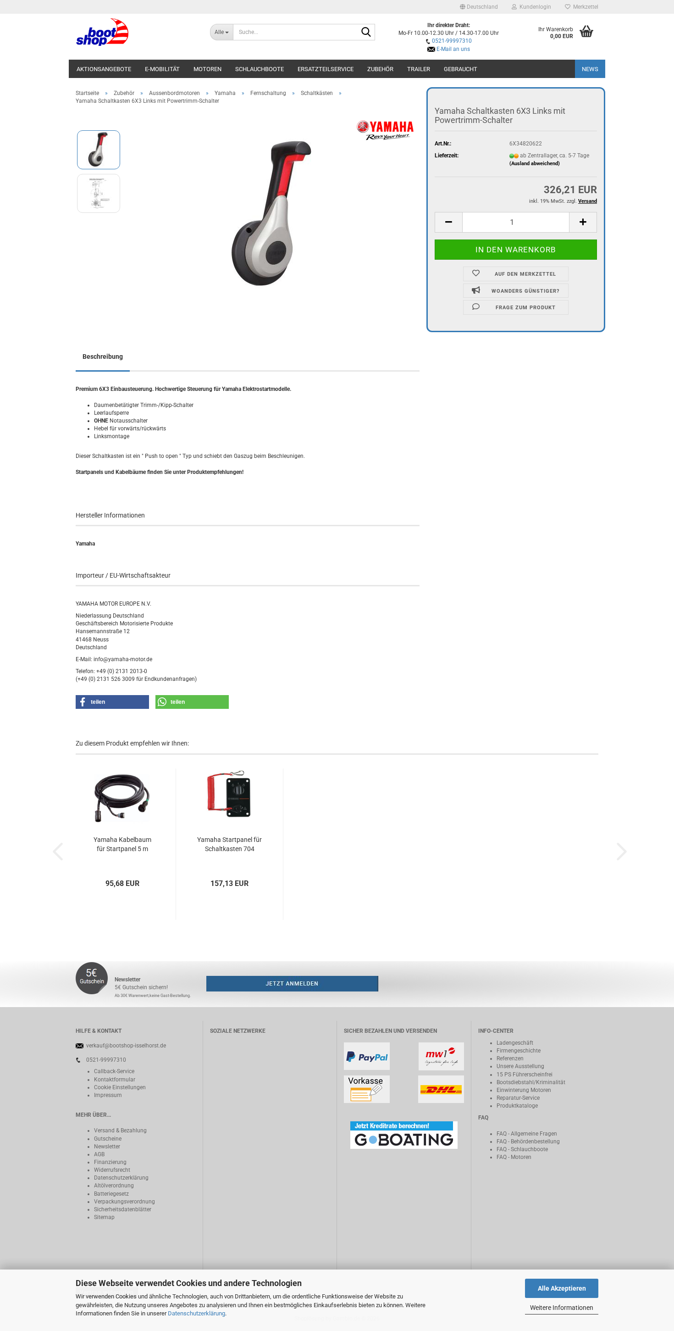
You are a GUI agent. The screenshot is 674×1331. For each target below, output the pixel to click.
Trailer (418, 69)
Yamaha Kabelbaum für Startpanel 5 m (122, 844)
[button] (479, 7)
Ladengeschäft (515, 1043)
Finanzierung (110, 1162)
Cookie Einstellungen (120, 1087)
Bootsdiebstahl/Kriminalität (531, 1082)
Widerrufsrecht (112, 1170)
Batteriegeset (110, 1194)
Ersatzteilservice (326, 69)
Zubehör (380, 69)
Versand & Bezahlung (120, 1130)
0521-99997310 (452, 41)
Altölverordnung (114, 1185)
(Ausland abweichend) (534, 164)
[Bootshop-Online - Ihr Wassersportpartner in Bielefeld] (136, 32)
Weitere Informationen (561, 1307)
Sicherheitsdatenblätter (122, 1209)
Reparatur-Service (518, 1098)
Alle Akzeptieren (562, 1288)
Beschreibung (103, 356)
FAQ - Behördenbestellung (528, 1141)
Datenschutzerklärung (196, 1313)
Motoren (207, 69)
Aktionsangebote (104, 69)
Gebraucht (460, 69)
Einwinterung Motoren (524, 1090)
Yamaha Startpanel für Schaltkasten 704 (229, 844)
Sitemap (104, 1217)
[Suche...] (366, 32)
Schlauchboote (259, 69)
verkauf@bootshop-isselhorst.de (126, 1045)
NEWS (590, 69)
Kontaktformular (114, 1079)
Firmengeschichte (519, 1050)
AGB (99, 1154)
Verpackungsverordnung (124, 1201)
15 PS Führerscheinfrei (524, 1074)
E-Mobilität (162, 69)
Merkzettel (584, 7)
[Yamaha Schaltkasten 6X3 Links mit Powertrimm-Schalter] (274, 215)
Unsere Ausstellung (520, 1066)
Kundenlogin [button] (534, 7)
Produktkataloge (517, 1106)
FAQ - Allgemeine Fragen (527, 1134)
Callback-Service (114, 1071)
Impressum (108, 1095)
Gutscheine (108, 1139)
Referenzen (510, 1058)
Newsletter (107, 1146)
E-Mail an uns (453, 49)
